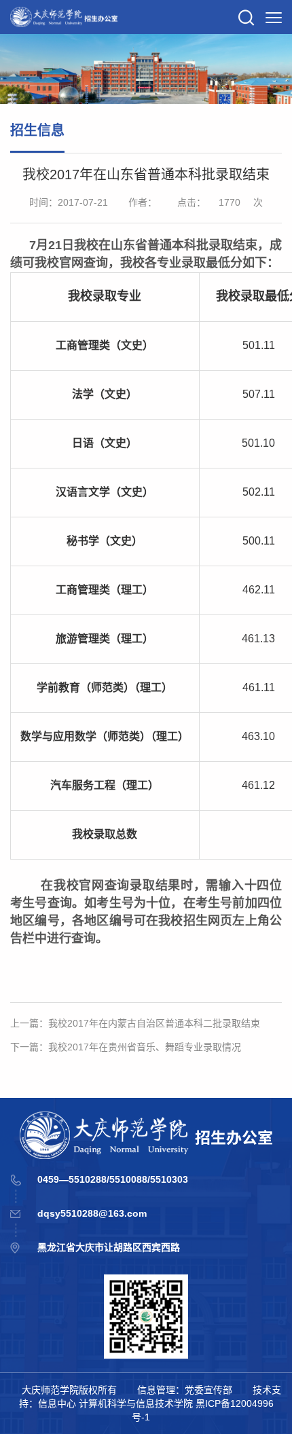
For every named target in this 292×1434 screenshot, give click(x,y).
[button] (246, 17)
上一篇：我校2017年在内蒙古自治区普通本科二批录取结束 (135, 1023)
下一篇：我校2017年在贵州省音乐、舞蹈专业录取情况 (125, 1047)
